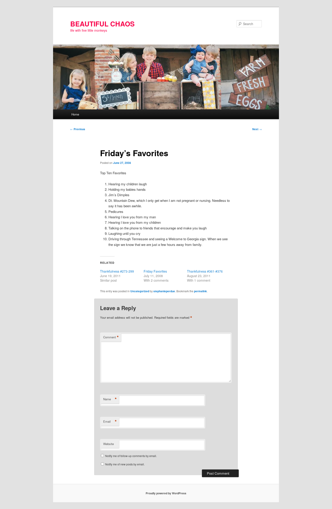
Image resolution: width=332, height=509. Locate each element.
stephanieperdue (164, 291)
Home (75, 114)
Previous (77, 129)
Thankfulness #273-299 (117, 271)
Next (257, 129)
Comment (111, 337)
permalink (200, 291)
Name (110, 399)
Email (110, 421)
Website (108, 444)
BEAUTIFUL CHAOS (102, 23)
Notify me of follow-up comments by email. (131, 456)
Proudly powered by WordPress (166, 493)
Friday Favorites (155, 271)
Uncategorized (139, 291)
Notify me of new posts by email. (125, 464)
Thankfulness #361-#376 (205, 271)
